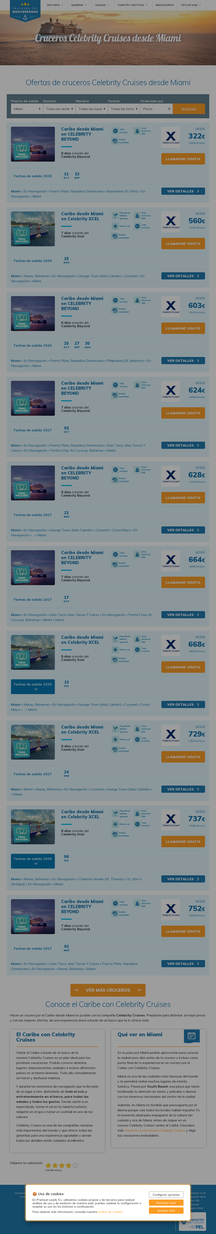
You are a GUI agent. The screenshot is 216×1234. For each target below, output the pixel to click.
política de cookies (110, 1212)
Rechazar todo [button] (166, 1202)
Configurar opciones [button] (166, 1194)
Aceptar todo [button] (166, 1210)
